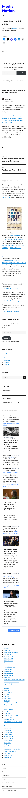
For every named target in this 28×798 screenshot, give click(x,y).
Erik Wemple (7, 677)
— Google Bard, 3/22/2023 (10, 288)
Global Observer (8, 686)
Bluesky (6, 356)
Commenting (6, 775)
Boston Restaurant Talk (11, 652)
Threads (6, 358)
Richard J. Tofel (8, 738)
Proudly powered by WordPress (17, 795)
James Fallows (8, 692)
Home (4, 764)
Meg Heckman (8, 717)
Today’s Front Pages (10, 751)
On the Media (8, 732)
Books (4, 779)
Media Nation (8, 8)
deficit (9, 81)
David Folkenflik (8, 675)
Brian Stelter (7, 654)
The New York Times (8, 245)
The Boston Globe (15, 247)
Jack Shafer (7, 690)
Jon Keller (6, 700)
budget (17, 80)
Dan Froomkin (8, 669)
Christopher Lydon (9, 663)
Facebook (6, 354)
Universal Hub (8, 755)
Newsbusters (7, 726)
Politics (12, 80)
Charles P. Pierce (8, 656)
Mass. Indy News (7, 786)
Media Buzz (7, 713)
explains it (15, 28)
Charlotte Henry (8, 658)
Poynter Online (8, 736)
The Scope (7, 745)
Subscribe (21, 73)
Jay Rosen (6, 694)
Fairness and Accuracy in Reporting (14, 679)
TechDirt (6, 747)
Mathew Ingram (8, 709)
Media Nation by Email (9, 790)
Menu (4, 15)
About (4, 768)
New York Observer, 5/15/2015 (13, 301)
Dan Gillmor (7, 671)
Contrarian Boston (9, 667)
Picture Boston (8, 734)
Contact (4, 772)
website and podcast (15, 235)
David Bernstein (8, 673)
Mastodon (7, 360)
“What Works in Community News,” (13, 239)
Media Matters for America (11, 715)
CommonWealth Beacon (11, 665)
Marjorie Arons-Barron (10, 707)
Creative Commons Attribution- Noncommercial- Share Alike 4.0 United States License (14, 263)
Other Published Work (9, 783)
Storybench (7, 742)
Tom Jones (7, 753)
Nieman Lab (7, 728)
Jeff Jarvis (6, 696)
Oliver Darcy (7, 730)
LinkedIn (6, 362)
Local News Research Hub (11, 703)
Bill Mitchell (7, 650)
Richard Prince (8, 740)
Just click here (6, 197)
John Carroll (7, 698)
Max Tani (6, 711)
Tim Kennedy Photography (12, 749)
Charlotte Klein (8, 660)
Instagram (7, 364)
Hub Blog (6, 688)
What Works (7, 757)
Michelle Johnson (9, 719)
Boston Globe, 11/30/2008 (11, 311)
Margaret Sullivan (9, 705)
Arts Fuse (6, 648)
